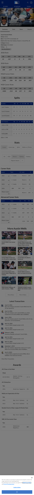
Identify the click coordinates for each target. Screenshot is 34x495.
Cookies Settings (17, 487)
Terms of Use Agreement (8, 484)
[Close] (32, 478)
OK (17, 492)
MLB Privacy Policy (27, 482)
